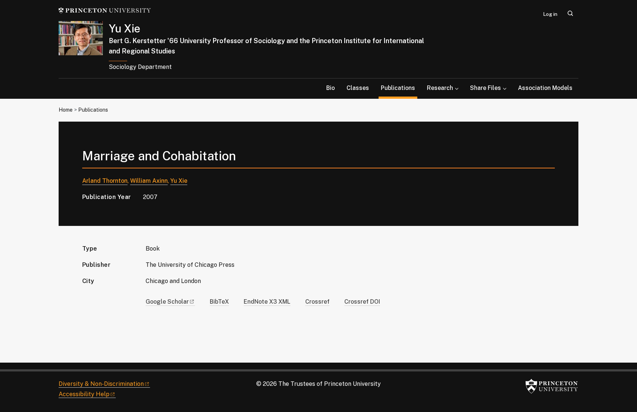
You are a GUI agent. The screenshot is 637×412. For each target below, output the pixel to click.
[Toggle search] (570, 13)
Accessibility (84, 394)
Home (66, 110)
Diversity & (101, 383)
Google (167, 301)
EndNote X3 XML (267, 301)
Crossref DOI (362, 301)
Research (440, 87)
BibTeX (219, 301)
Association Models (545, 87)
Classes (358, 87)
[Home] (84, 49)
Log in (550, 14)
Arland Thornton (105, 180)
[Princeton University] (105, 10)
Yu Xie (124, 28)
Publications (399, 87)
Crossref (317, 301)
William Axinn (149, 180)
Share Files (485, 87)
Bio (330, 87)
